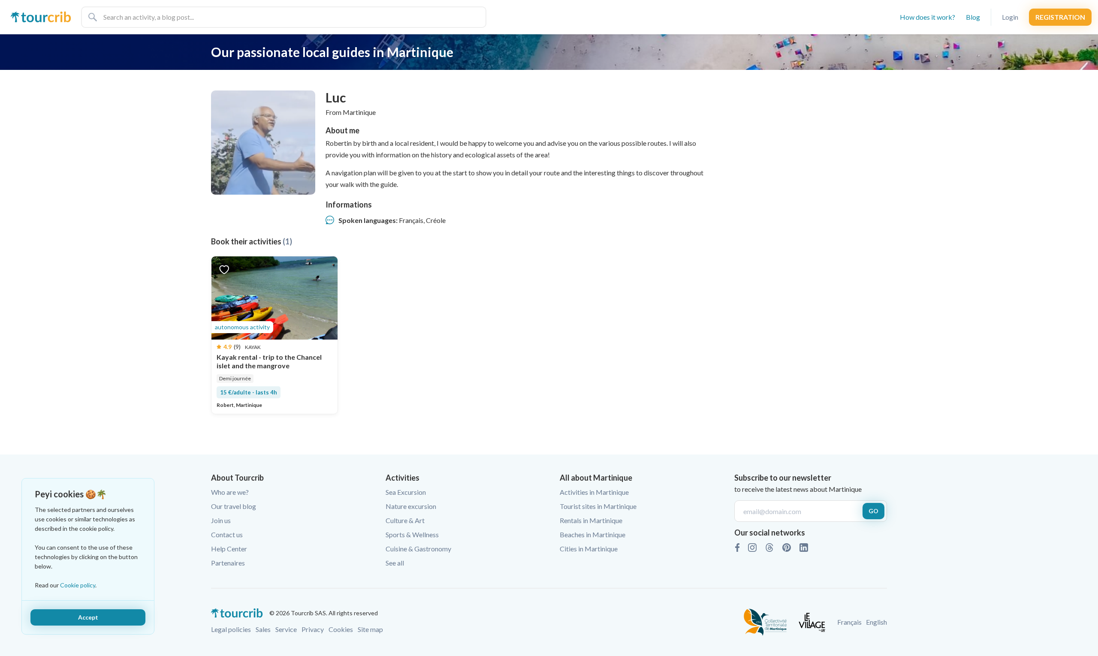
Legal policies (231, 629)
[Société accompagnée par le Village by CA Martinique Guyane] (812, 621)
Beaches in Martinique (592, 534)
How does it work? (927, 17)
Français (849, 622)
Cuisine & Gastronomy (418, 549)
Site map (370, 629)
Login (1010, 17)
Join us (221, 520)
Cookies (341, 629)
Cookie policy (77, 585)
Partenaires (228, 563)
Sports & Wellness (412, 534)
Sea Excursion (406, 492)
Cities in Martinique (589, 549)
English (876, 622)
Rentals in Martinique (591, 520)
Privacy (313, 629)
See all (395, 563)
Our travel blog (233, 506)
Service (286, 629)
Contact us (227, 534)
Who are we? (230, 492)
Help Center (229, 549)
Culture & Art (405, 520)
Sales (263, 629)
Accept (88, 617)
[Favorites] (224, 269)
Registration (1060, 17)
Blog (973, 17)
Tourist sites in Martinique (598, 506)
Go (873, 511)
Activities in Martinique (594, 492)
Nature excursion (411, 506)
